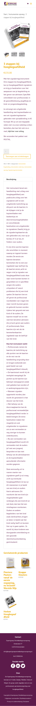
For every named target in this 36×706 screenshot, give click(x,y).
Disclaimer (26, 701)
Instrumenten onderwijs (17, 167)
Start (5, 14)
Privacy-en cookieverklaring (14, 701)
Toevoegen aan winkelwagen (17, 156)
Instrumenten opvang (16, 14)
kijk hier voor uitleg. (16, 131)
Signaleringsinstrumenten (15, 170)
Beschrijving (11, 179)
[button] (29, 24)
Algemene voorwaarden (12, 698)
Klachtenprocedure (25, 698)
